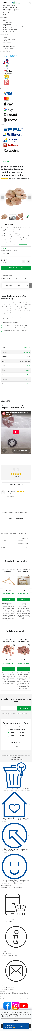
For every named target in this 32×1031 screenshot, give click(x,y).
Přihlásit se (24, 708)
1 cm (28, 375)
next (30, 590)
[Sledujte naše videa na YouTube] (24, 1005)
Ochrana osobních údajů (10, 29)
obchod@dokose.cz (17, 729)
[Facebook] (17, 746)
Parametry (18, 285)
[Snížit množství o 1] (23, 261)
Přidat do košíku (16, 268)
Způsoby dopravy (8, 22)
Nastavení (16, 1020)
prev (1, 590)
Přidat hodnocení (16, 485)
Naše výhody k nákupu (9, 5)
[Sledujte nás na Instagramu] (16, 1005)
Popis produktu (8, 285)
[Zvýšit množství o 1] (28, 261)
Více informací (17, 1016)
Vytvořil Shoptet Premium (17, 759)
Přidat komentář (16, 518)
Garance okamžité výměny (10, 11)
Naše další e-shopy (8, 13)
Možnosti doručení (8, 253)
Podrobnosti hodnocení (23, 178)
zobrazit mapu (7, 43)
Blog (4, 14)
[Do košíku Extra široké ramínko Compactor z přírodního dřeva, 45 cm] (8, 599)
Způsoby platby (7, 24)
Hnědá (28, 366)
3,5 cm (28, 370)
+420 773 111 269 (17, 732)
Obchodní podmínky (8, 31)
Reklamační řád (7, 28)
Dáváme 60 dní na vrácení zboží (12, 9)
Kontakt (5, 20)
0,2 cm (28, 379)
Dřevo (28, 384)
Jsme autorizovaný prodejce (10, 7)
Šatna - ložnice (26, 352)
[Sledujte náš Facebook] (7, 1005)
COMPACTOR (8, 275)
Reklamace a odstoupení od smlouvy (13, 26)
